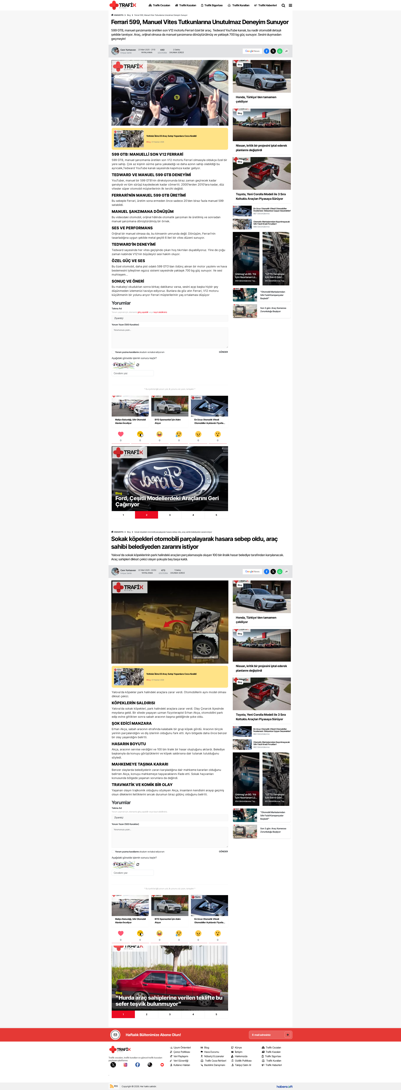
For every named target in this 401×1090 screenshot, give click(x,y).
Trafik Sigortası (273, 1056)
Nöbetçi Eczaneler (214, 1056)
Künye (238, 1047)
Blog (129, 15)
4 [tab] (193, 515)
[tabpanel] (170, 478)
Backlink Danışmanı (214, 1065)
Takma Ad (117, 308)
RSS (116, 1086)
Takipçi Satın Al (243, 1065)
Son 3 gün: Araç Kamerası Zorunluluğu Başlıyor (273, 310)
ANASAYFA (119, 15)
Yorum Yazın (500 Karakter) (125, 324)
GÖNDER (223, 352)
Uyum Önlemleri (182, 1047)
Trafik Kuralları (273, 1060)
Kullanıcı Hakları (182, 1065)
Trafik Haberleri (274, 1065)
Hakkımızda (241, 1056)
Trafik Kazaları (273, 1051)
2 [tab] (146, 515)
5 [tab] (216, 515)
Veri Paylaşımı (181, 1056)
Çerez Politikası (182, 1051)
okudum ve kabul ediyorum (139, 352)
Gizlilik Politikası (243, 1060)
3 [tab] (170, 515)
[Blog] (262, 76)
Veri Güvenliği (181, 1060)
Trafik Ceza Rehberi (215, 1060)
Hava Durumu (211, 1051)
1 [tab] (123, 515)
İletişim (238, 1051)
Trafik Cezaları (273, 1047)
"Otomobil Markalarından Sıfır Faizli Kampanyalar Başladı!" (272, 295)
